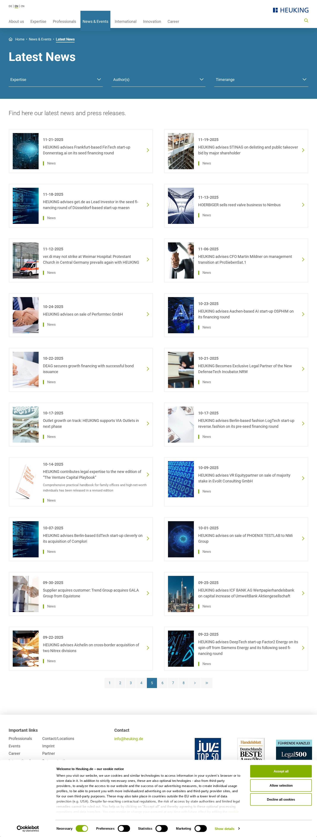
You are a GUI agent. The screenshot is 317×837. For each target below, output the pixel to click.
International (126, 21)
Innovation (152, 21)
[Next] (195, 683)
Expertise (38, 21)
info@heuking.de (128, 738)
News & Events (95, 21)
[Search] (306, 20)
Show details (224, 828)
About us (16, 21)
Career (173, 21)
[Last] (206, 683)
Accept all (281, 771)
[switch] (124, 828)
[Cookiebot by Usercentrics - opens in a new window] (28, 828)
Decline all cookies (281, 799)
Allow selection (281, 785)
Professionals (64, 21)
